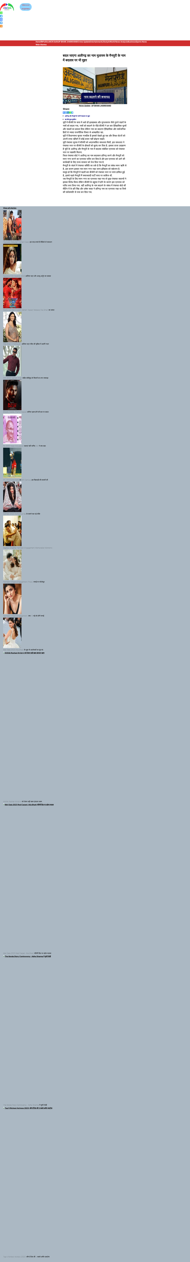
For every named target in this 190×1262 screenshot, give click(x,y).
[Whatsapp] (70, 113)
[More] (1, 26)
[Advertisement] (95, 25)
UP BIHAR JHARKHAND (101, 106)
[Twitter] (66, 113)
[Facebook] (64, 113)
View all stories (9, 208)
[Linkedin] (68, 113)
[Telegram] (72, 113)
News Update (84, 106)
